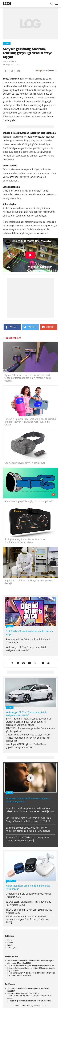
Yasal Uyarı (11, 948)
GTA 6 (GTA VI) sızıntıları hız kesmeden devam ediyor (29, 633)
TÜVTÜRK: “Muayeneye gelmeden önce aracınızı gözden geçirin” (30, 730)
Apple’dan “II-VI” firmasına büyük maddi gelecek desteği (28, 582)
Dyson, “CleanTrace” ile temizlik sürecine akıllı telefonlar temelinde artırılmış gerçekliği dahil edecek (27, 378)
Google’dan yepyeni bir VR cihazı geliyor (24, 463)
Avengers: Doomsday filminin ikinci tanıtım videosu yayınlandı (28, 800)
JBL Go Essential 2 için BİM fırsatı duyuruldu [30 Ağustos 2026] (28, 903)
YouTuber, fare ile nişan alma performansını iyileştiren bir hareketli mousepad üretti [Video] (30, 810)
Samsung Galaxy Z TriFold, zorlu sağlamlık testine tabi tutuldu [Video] (27, 839)
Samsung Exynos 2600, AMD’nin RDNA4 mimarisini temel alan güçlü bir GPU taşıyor (28, 829)
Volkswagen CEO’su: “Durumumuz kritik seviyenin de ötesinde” (26, 649)
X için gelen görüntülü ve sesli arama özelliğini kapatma (29, 1001)
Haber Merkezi (9, 62)
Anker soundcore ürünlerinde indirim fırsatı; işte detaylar (28, 641)
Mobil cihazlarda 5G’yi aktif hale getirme (23, 993)
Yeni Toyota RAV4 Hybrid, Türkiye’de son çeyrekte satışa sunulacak (26, 746)
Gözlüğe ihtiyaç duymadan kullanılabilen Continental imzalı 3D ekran (25, 541)
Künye (9, 940)
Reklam (10, 943)
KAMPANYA (11, 881)
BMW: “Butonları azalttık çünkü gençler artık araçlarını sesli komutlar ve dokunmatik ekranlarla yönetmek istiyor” (28, 722)
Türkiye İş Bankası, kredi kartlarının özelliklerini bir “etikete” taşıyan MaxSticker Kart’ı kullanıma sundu (30, 422)
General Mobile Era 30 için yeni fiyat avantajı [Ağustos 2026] (29, 895)
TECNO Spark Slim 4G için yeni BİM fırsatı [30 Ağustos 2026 (29, 911)
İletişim (10, 945)
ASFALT (9, 707)
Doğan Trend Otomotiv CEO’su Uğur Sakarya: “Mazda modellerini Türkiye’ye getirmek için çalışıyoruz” (29, 738)
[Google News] (46, 71)
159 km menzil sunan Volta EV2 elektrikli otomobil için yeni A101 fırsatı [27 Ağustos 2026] (27, 919)
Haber (6, 43)
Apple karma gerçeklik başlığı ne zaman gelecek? (29, 501)
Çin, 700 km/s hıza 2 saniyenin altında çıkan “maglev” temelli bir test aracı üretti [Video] (28, 819)
